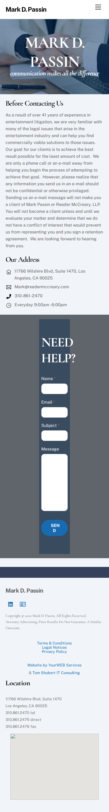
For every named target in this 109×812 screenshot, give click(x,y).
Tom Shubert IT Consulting (56, 672)
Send (55, 528)
